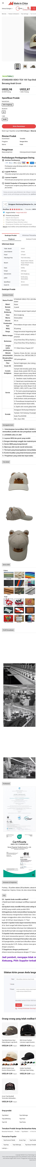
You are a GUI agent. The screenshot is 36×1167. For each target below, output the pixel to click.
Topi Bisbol (5, 1115)
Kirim (18, 1005)
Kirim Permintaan (19, 126)
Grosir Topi (22, 1140)
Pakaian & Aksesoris (13, 14)
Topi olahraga (24, 14)
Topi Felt (4, 1122)
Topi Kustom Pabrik (9, 1140)
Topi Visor (22, 1119)
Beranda (4, 14)
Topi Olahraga (23, 1115)
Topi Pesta (22, 1122)
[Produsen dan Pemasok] (18, 3)
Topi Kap (6, 1145)
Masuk (5, 227)
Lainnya (4, 1148)
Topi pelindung (6, 1119)
